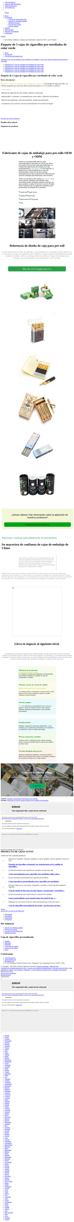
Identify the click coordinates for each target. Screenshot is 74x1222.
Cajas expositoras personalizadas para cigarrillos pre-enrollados (33, 881)
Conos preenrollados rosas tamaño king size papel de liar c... (32, 898)
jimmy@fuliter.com (11, 6)
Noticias (7, 28)
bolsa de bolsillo (13, 26)
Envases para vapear (14, 24)
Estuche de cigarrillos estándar (17, 21)
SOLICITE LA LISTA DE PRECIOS (12, 911)
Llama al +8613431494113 (13, 4)
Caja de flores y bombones (22, 970)
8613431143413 (6, 975)
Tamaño (7, 941)
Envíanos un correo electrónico (10, 118)
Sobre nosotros (9, 30)
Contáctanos (8, 33)
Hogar (6, 16)
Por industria (8, 17)
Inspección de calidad (11, 948)
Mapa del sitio (54, 966)
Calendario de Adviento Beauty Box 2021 (13, 968)
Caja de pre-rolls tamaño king (17, 19)
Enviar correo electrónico (8, 973)
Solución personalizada (12, 31)
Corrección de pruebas (11, 946)
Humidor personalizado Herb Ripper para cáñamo (22, 799)
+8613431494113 (10, 2)
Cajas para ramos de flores (60, 968)
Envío (6, 950)
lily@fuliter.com (10, 7)
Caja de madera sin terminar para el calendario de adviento (48, 970)
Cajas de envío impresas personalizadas (39, 968)
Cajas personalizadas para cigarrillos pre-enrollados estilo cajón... (34, 874)
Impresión (8, 944)
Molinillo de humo (14, 23)
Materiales (8, 943)
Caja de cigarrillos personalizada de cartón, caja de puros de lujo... (34, 906)
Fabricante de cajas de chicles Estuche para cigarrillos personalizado (27, 800)
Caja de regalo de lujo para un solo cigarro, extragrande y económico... (36, 891)
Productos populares (42, 966)
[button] (37, 268)
